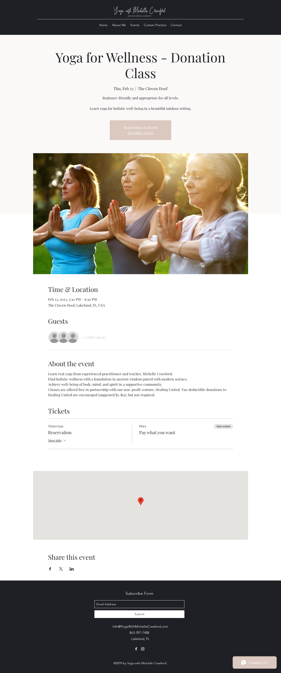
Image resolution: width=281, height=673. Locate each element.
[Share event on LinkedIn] (72, 569)
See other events (141, 132)
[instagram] (142, 649)
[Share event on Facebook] (50, 569)
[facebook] (136, 649)
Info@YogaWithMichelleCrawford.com (140, 626)
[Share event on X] (61, 569)
